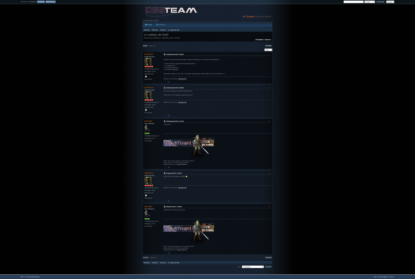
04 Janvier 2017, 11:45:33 (174, 207)
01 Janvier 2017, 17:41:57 (174, 173)
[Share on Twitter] (169, 82)
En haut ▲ (391, 277)
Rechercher (161, 25)
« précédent (259, 40)
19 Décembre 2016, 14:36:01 (175, 54)
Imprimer (268, 46)
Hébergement (182, 79)
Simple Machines (35, 276)
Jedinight (148, 121)
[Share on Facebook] (165, 82)
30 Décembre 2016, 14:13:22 (175, 121)
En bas (145, 46)
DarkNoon (148, 54)
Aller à (239, 267)
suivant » (268, 40)
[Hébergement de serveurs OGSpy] (145, 77)
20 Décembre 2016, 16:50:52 (175, 88)
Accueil (149, 25)
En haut (145, 257)
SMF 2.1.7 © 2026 (25, 276)
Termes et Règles (382, 277)
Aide (375, 277)
